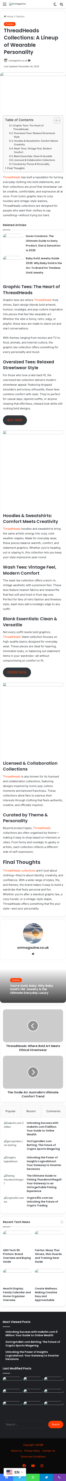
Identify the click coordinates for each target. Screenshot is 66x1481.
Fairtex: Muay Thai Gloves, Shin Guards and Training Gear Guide (48, 1256)
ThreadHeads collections (19, 870)
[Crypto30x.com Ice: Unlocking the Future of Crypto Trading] (14, 1203)
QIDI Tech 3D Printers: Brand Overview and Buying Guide (17, 1256)
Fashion (20, 16)
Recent (31, 1111)
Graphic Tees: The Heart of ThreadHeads (28, 127)
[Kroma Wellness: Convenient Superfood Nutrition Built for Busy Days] (33, 1394)
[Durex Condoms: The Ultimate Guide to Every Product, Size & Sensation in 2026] (13, 240)
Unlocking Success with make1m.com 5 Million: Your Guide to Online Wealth (42, 1128)
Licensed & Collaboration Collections (34, 160)
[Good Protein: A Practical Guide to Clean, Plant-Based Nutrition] (53, 1406)
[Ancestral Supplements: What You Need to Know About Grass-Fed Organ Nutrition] (33, 1406)
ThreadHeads (12, 177)
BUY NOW (14, 420)
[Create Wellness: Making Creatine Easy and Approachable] (49, 1277)
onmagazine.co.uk (18, 60)
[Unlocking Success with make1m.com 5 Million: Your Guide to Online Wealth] (14, 1128)
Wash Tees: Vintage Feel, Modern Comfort (33, 150)
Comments (53, 1111)
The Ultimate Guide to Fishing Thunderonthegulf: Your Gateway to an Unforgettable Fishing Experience (44, 1183)
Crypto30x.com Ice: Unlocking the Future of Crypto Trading (42, 1201)
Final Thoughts (16, 168)
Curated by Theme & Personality (31, 164)
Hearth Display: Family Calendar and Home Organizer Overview (17, 1294)
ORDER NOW (16, 672)
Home (10, 16)
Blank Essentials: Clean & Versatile (33, 156)
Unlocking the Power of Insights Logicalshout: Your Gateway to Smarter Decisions (44, 1163)
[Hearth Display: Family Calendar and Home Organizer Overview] (17, 1277)
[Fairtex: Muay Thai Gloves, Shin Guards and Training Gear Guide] (49, 1239)
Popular (11, 1111)
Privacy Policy (32, 1450)
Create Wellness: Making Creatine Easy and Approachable (46, 1294)
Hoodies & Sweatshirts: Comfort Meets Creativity (36, 142)
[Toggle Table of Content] (55, 120)
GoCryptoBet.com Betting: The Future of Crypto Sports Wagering (43, 1145)
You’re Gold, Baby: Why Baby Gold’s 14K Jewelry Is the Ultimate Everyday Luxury (31, 989)
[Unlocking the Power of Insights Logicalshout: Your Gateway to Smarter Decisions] (14, 1162)
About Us (16, 1450)
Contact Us (48, 1450)
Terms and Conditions (33, 1456)
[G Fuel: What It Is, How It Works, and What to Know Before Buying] (12, 1382)
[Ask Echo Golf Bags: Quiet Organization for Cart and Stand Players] (12, 1406)
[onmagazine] (17, 4)
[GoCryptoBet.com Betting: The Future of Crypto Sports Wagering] (14, 1146)
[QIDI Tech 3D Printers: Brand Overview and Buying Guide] (17, 1239)
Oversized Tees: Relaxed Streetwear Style (34, 135)
